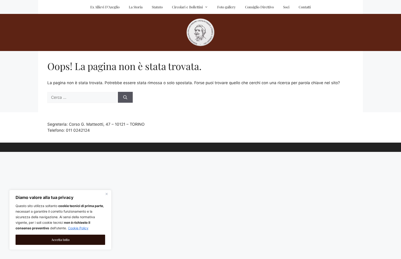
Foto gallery (226, 7)
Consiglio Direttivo (259, 7)
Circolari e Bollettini (187, 7)
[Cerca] (125, 97)
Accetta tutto (60, 239)
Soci (286, 7)
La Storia (135, 7)
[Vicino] (106, 194)
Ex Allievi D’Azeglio (105, 7)
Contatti (305, 7)
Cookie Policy (78, 228)
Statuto (157, 7)
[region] (60, 220)
